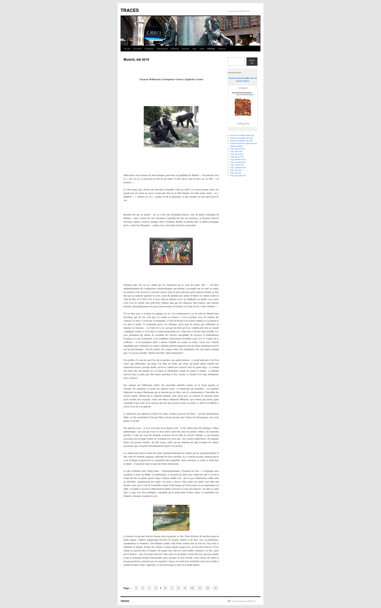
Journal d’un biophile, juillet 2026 (242, 135)
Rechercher (252, 61)
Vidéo (201, 48)
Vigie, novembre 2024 (238, 162)
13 (215, 588)
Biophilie (185, 48)
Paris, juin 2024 (235, 173)
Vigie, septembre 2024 (238, 167)
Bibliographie (162, 48)
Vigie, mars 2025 (236, 151)
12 (207, 588)
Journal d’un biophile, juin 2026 (241, 138)
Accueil (127, 48)
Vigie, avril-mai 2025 (237, 148)
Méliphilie (175, 48)
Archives (211, 48)
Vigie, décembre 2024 (238, 159)
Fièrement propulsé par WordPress (243, 601)
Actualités (137, 48)
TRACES (130, 10)
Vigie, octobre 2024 (237, 165)
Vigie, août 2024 (236, 170)
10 (192, 588)
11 (200, 588)
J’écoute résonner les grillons (239, 78)
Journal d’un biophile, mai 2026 (241, 140)
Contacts (222, 48)
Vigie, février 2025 (236, 154)
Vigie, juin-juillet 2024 (238, 175)
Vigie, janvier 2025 (237, 156)
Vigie (194, 48)
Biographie (149, 48)
